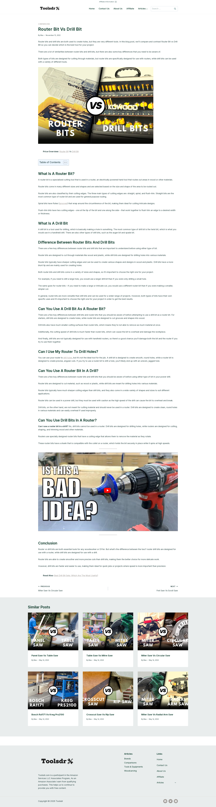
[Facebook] (165, 801)
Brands (127, 758)
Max (42, 35)
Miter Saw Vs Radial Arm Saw (157, 714)
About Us (118, 8)
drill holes (67, 357)
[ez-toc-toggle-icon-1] (64, 162)
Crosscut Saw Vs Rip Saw (100, 714)
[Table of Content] (65, 162)
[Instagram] (176, 801)
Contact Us (104, 8)
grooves (63, 203)
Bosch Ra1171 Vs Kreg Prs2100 (48, 714)
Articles (160, 782)
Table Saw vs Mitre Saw (99, 655)
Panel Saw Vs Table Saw (45, 655)
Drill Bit (75, 151)
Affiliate (130, 8)
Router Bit (64, 151)
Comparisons (44, 24)
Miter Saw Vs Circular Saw (50, 588)
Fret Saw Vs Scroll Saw (167, 588)
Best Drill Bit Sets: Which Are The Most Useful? (76, 575)
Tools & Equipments (133, 767)
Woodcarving (130, 771)
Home (92, 8)
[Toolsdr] (51, 8)
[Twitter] (171, 801)
